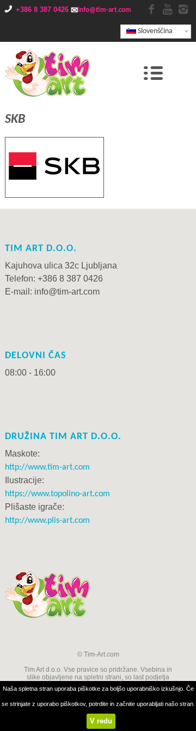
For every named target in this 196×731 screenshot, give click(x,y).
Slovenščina (154, 31)
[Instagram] (183, 10)
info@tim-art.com (104, 10)
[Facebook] (151, 10)
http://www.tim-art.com (47, 467)
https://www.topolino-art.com (57, 494)
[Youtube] (167, 10)
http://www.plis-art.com (47, 520)
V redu (101, 721)
